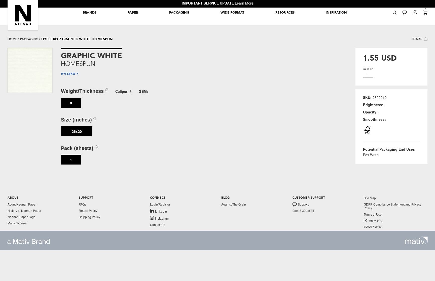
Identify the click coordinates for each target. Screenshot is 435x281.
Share (417, 39)
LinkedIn (161, 211)
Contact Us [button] (157, 224)
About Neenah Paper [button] (22, 204)
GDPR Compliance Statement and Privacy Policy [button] (392, 206)
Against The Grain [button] (233, 204)
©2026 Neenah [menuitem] (373, 226)
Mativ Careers (17, 223)
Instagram (162, 218)
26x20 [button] (77, 131)
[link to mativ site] (416, 240)
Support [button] (303, 204)
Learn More (244, 3)
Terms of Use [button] (373, 214)
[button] (23, 15)
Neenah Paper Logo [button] (21, 217)
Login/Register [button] (160, 204)
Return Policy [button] (88, 210)
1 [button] (71, 159)
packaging (29, 39)
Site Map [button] (370, 198)
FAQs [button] (82, 204)
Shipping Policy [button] (89, 217)
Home (12, 39)
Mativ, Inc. (375, 220)
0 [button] (71, 102)
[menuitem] (90, 12)
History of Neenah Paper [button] (24, 210)
